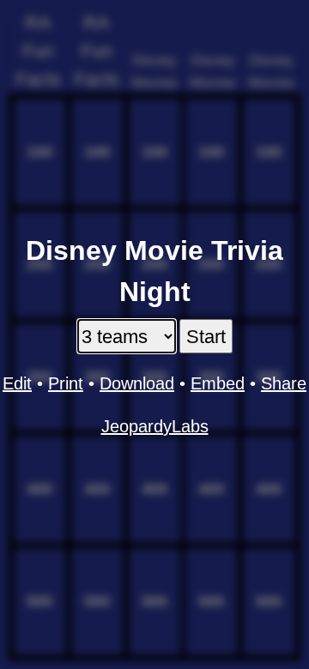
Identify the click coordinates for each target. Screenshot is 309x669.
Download (137, 383)
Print (65, 383)
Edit (17, 383)
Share (283, 383)
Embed (218, 383)
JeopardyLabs (155, 426)
